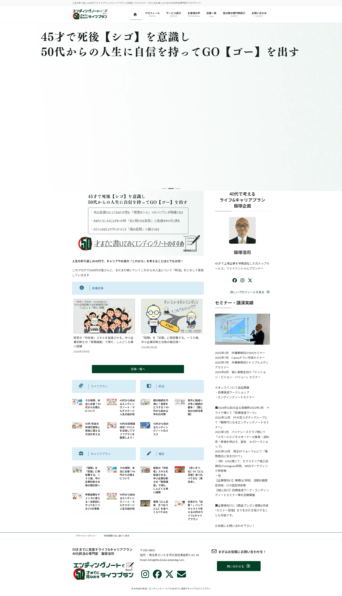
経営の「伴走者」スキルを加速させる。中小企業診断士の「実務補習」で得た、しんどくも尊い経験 (103, 342)
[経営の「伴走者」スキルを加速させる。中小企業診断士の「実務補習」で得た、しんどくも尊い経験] (104, 316)
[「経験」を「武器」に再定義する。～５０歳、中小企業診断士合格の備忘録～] (172, 316)
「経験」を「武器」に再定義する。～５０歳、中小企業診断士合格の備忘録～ (171, 340)
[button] (164, 188)
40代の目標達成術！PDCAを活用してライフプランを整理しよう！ (127, 430)
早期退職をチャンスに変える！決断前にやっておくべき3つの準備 (92, 501)
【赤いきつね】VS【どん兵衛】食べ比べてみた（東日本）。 (195, 474)
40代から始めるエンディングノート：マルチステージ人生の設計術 (127, 407)
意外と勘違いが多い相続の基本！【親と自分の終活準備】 (195, 407)
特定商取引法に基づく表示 (116, 535)
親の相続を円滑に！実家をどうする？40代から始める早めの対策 (161, 407)
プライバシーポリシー (86, 535)
